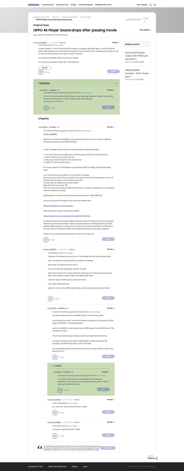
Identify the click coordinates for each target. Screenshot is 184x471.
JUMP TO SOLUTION (133, 20)
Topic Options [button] (144, 30)
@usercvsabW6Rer (50, 134)
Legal (85, 467)
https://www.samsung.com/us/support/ (58, 206)
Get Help (73, 5)
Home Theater (85, 17)
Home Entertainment (70, 17)
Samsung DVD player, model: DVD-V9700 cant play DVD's (136, 55)
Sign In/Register (142, 5)
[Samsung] (33, 5)
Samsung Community (41, 17)
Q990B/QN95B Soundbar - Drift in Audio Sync (136, 73)
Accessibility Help (35, 467)
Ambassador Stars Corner (103, 5)
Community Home (48, 5)
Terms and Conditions (57, 467)
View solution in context (52, 101)
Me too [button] (44, 68)
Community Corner (62, 5)
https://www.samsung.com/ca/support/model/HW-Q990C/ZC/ (67, 216)
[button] (116, 43)
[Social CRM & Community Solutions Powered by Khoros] (152, 458)
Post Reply (108, 448)
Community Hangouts (85, 5)
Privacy (75, 467)
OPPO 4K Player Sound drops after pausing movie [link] (54, 20)
